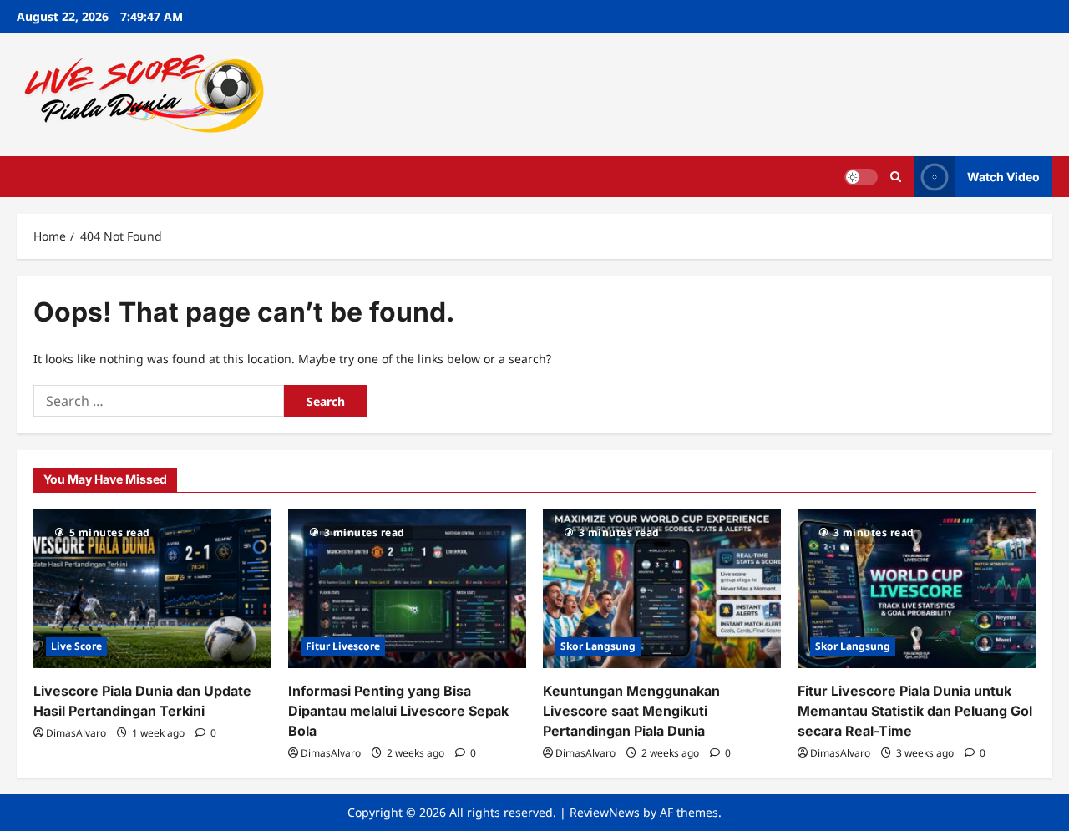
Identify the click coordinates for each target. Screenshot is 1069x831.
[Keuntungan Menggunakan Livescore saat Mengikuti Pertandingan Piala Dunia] (662, 588)
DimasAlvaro (76, 733)
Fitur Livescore (343, 646)
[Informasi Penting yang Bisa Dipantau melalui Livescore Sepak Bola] (407, 588)
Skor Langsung (598, 646)
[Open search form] (895, 176)
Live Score (76, 646)
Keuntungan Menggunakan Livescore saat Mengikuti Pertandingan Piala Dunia (631, 710)
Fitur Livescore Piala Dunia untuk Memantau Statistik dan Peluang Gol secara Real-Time (915, 710)
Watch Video (1003, 176)
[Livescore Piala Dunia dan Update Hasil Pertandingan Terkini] (152, 588)
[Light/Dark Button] (861, 176)
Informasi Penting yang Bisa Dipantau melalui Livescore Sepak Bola (398, 710)
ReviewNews (605, 812)
